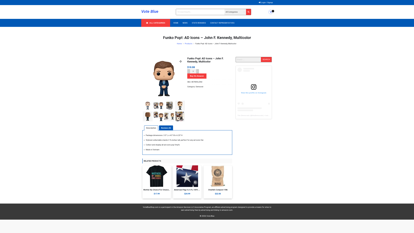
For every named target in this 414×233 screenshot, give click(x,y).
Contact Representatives (222, 23)
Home (175, 23)
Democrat (199, 87)
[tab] (151, 127)
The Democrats (243, 115)
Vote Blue (149, 11)
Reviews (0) (166, 128)
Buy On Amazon (197, 76)
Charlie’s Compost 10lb (218, 190)
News (185, 23)
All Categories (157, 23)
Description (151, 128)
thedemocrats (257, 115)
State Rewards (199, 23)
